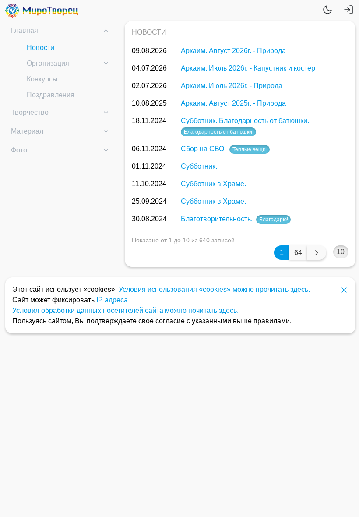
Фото (19, 150)
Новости (40, 47)
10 (341, 251)
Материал (27, 131)
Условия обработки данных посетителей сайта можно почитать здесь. (125, 310)
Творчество (30, 112)
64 (298, 252)
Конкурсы (42, 79)
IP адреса (112, 300)
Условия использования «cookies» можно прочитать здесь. (214, 289)
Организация (48, 63)
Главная (24, 30)
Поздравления (50, 95)
